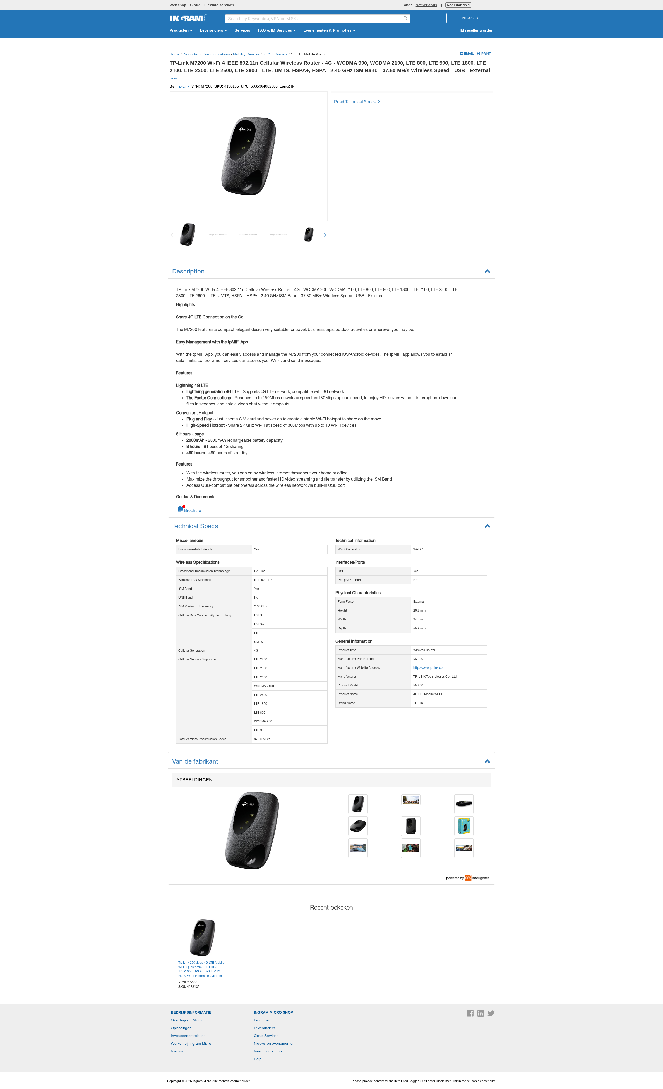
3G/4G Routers (275, 54)
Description (188, 271)
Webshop (178, 5)
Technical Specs (195, 525)
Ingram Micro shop (273, 1012)
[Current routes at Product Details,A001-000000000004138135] (202, 938)
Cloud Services (266, 1036)
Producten (180, 30)
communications (216, 54)
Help (257, 1059)
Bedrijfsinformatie (191, 1012)
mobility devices (246, 54)
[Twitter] (491, 1015)
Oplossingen (181, 1028)
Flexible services (219, 5)
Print (486, 53)
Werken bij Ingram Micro (191, 1043)
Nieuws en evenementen (274, 1043)
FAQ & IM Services (275, 30)
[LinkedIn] (481, 1015)
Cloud (195, 5)
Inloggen (470, 18)
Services (242, 30)
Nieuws (177, 1051)
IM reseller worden (476, 30)
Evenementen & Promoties (327, 30)
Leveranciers (212, 30)
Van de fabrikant (195, 761)
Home (174, 54)
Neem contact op (268, 1051)
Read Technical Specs (355, 102)
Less (173, 78)
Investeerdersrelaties (188, 1036)
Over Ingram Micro (186, 1020)
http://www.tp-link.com (429, 668)
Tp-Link (183, 86)
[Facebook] (471, 1015)
